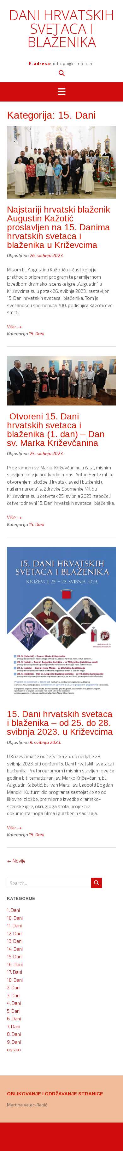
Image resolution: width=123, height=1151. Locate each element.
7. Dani (13, 1026)
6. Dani (14, 1018)
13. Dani (14, 941)
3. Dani (13, 995)
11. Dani (14, 925)
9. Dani (14, 1042)
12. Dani (14, 933)
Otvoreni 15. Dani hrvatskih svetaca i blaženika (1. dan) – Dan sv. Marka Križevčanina (56, 430)
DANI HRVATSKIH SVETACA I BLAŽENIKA (61, 28)
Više (14, 326)
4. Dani (14, 1003)
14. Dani (15, 949)
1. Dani (13, 910)
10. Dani (15, 918)
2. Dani (13, 987)
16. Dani (15, 964)
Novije (16, 860)
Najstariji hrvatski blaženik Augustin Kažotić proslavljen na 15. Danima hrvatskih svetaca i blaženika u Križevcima (58, 227)
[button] (61, 92)
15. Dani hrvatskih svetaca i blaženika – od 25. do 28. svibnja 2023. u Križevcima (60, 723)
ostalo (14, 1049)
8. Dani (14, 1034)
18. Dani (15, 980)
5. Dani (13, 1011)
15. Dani (36, 333)
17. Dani (14, 972)
